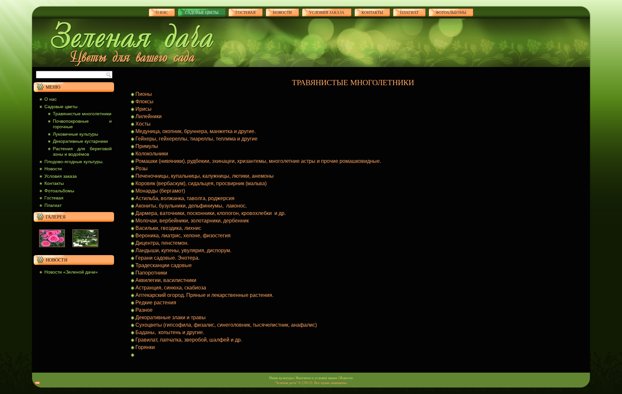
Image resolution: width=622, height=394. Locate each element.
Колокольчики (151, 153)
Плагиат (53, 205)
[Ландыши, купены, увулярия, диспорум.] (136, 354)
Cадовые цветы (201, 12)
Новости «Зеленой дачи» (71, 272)
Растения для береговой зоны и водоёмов (82, 151)
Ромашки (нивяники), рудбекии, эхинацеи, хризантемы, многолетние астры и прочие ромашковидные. (258, 161)
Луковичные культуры (75, 134)
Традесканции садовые (163, 265)
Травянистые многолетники (82, 113)
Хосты (143, 124)
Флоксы (144, 101)
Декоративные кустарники (80, 141)
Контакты (372, 12)
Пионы (143, 94)
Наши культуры (281, 377)
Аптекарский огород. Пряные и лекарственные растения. (204, 295)
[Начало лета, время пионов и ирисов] (85, 248)
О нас (162, 12)
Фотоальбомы (451, 12)
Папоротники (151, 273)
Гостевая (246, 12)
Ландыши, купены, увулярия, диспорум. (183, 250)
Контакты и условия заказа (316, 377)
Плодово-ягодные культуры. (74, 161)
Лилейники (148, 116)
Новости (282, 12)
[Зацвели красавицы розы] (52, 248)
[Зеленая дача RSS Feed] (37, 383)
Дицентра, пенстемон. (162, 243)
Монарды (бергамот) (160, 191)
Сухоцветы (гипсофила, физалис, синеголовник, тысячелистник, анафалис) (226, 325)
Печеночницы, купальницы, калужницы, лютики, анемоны (204, 176)
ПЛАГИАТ (409, 12)
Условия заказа (326, 12)
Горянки (145, 347)
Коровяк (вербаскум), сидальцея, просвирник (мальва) (201, 183)
